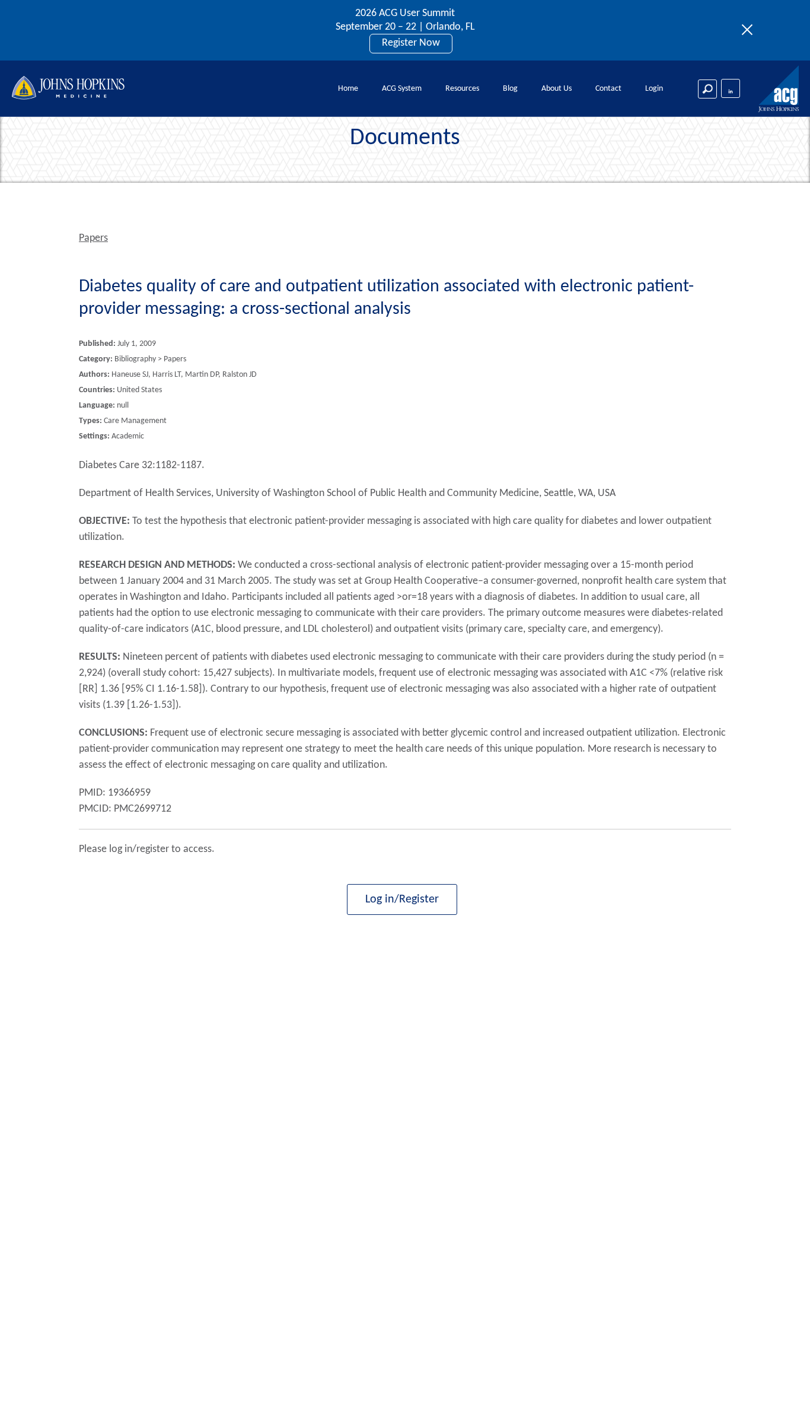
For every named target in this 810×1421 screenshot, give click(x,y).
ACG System (402, 88)
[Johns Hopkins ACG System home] (779, 89)
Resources (462, 88)
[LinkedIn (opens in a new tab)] (730, 88)
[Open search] (707, 89)
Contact (608, 88)
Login (654, 88)
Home (348, 88)
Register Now (411, 43)
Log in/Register (402, 899)
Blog (510, 88)
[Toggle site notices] (750, 30)
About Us (556, 88)
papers (93, 238)
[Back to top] (781, 1396)
